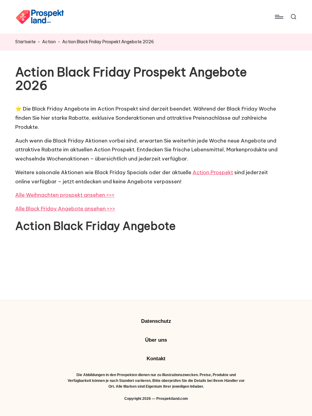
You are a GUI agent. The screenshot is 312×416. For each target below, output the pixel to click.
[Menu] (278, 17)
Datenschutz (156, 321)
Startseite (25, 41)
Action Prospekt (213, 172)
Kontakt (156, 358)
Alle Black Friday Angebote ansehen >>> (65, 208)
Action (49, 41)
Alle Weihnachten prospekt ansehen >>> (65, 195)
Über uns (156, 340)
